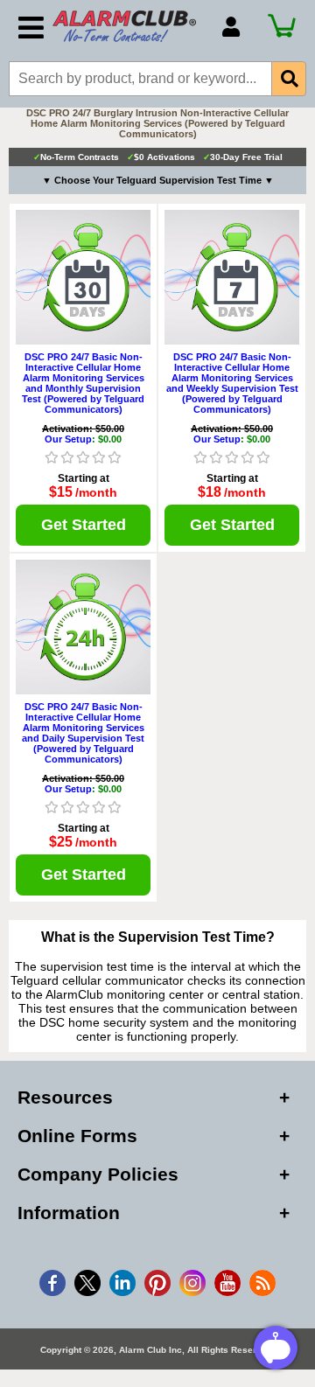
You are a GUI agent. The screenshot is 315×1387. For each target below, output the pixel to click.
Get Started (83, 524)
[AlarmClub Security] (128, 26)
